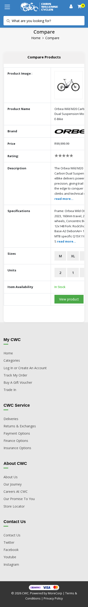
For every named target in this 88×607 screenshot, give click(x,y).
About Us (11, 477)
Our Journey (13, 484)
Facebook (11, 549)
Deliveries (11, 419)
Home (36, 38)
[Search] (79, 7)
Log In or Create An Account (25, 368)
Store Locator (14, 506)
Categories (12, 360)
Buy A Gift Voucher (18, 382)
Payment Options (17, 433)
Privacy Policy (53, 598)
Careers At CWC (16, 491)
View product (69, 299)
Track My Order (15, 375)
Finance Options (16, 440)
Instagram (11, 564)
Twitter (9, 542)
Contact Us (12, 535)
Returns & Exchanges (20, 426)
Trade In (10, 389)
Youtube (10, 557)
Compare (52, 38)
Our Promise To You (19, 499)
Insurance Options (17, 448)
